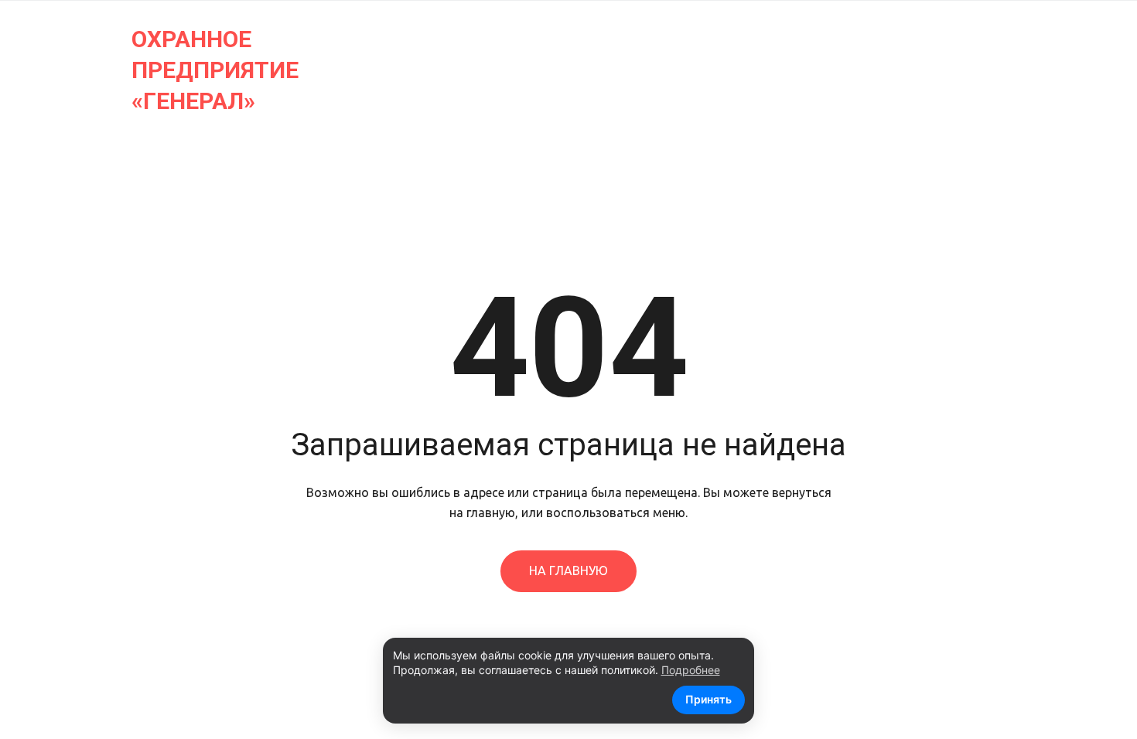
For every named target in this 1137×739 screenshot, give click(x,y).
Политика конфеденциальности (554, 70)
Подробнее (690, 669)
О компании (157, 70)
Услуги (58, 70)
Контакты (267, 70)
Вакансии (369, 70)
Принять (708, 699)
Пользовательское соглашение (819, 70)
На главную (568, 570)
